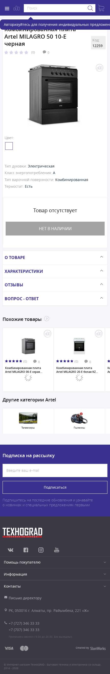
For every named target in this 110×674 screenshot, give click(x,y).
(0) (33, 52)
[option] (53, 95)
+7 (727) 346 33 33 (24, 623)
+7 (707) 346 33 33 (24, 629)
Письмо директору (25, 598)
